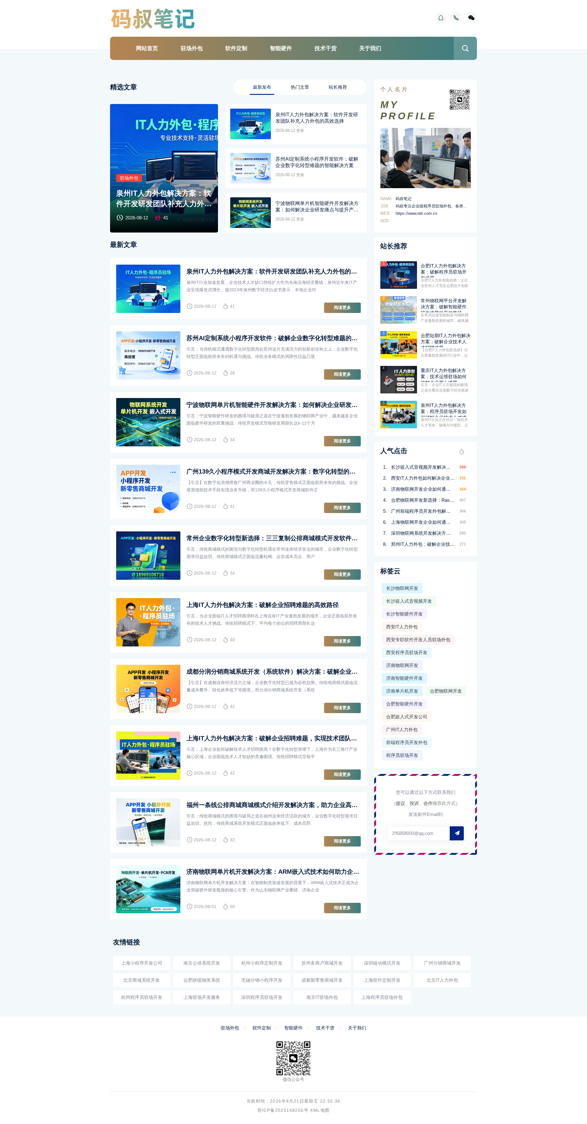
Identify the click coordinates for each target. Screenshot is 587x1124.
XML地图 (320, 1110)
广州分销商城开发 (442, 963)
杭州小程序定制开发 (261, 963)
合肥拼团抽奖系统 (201, 980)
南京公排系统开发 (201, 963)
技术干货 (326, 48)
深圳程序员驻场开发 (261, 997)
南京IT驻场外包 (322, 997)
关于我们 (370, 48)
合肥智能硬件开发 (404, 703)
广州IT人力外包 (402, 729)
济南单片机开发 (402, 691)
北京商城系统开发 (141, 980)
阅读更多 (342, 307)
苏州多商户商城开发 (322, 963)
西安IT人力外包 (402, 626)
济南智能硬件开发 (404, 678)
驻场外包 (192, 48)
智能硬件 (281, 48)
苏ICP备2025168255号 (282, 1110)
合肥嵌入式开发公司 (406, 716)
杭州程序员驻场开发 (141, 997)
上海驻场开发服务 (201, 997)
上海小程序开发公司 (141, 963)
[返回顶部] (567, 1004)
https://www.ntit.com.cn (416, 213)
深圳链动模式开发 (382, 963)
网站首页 (147, 48)
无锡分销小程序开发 (261, 980)
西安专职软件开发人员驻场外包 (418, 639)
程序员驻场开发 (402, 755)
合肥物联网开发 (446, 691)
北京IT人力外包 (442, 980)
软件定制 (236, 48)
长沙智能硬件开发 (404, 613)
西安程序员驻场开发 (406, 652)
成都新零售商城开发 (322, 980)
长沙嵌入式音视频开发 (409, 601)
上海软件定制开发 (382, 980)
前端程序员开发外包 (406, 742)
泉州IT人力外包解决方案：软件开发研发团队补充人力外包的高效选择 (164, 199)
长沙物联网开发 (402, 588)
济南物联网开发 (402, 665)
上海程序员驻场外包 (382, 997)
